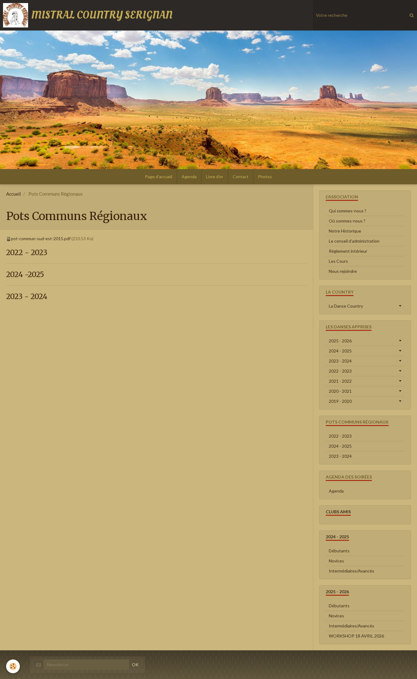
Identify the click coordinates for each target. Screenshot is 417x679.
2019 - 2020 (340, 401)
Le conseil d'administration (354, 241)
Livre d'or (214, 176)
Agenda (189, 176)
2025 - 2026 (340, 340)
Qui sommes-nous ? (347, 210)
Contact (240, 176)
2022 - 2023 (26, 252)
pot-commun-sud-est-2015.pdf (41, 238)
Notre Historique (345, 230)
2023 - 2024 (26, 297)
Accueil (13, 194)
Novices (336, 560)
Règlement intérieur (348, 251)
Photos (265, 176)
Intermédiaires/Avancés (351, 570)
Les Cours (338, 261)
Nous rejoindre (343, 271)
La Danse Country (346, 306)
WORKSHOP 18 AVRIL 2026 (356, 635)
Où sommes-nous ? (347, 220)
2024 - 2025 (340, 350)
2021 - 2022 (340, 381)
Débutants (339, 550)
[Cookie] (13, 666)
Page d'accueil (158, 176)
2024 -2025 (25, 274)
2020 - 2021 (340, 391)
